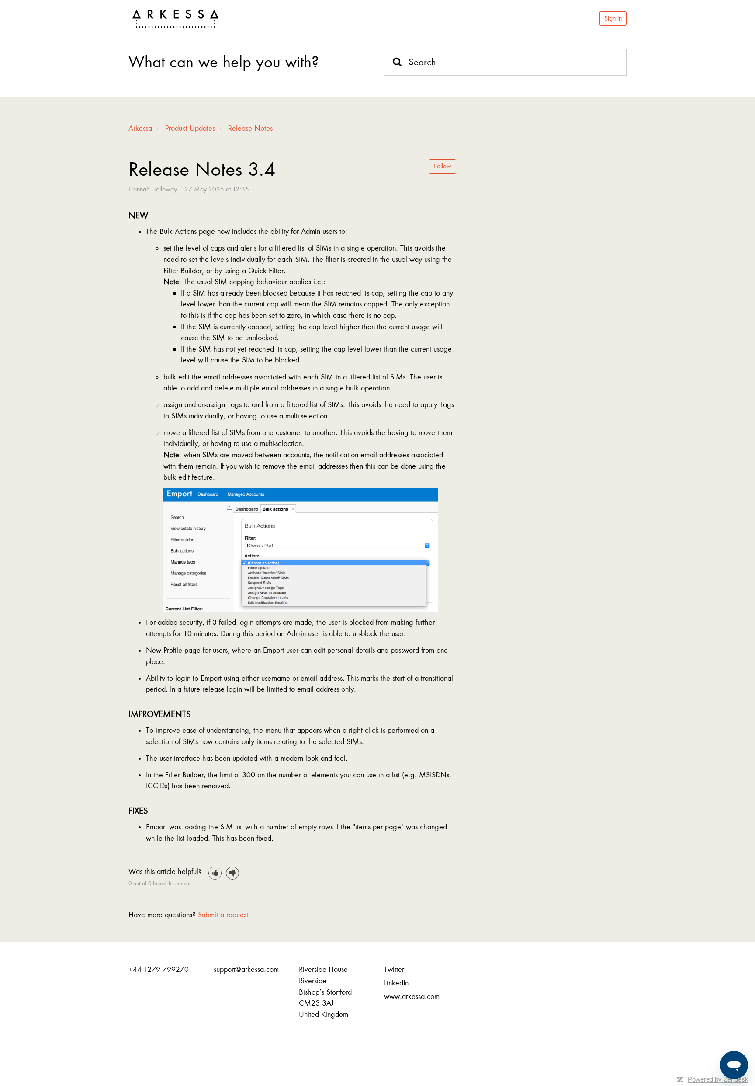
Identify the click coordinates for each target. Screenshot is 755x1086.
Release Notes (250, 128)
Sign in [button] (613, 18)
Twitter (394, 969)
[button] (215, 873)
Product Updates (190, 128)
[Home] (175, 19)
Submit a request (223, 914)
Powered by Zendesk (718, 1079)
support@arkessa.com (246, 969)
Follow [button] (442, 166)
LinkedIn (396, 982)
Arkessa (140, 128)
